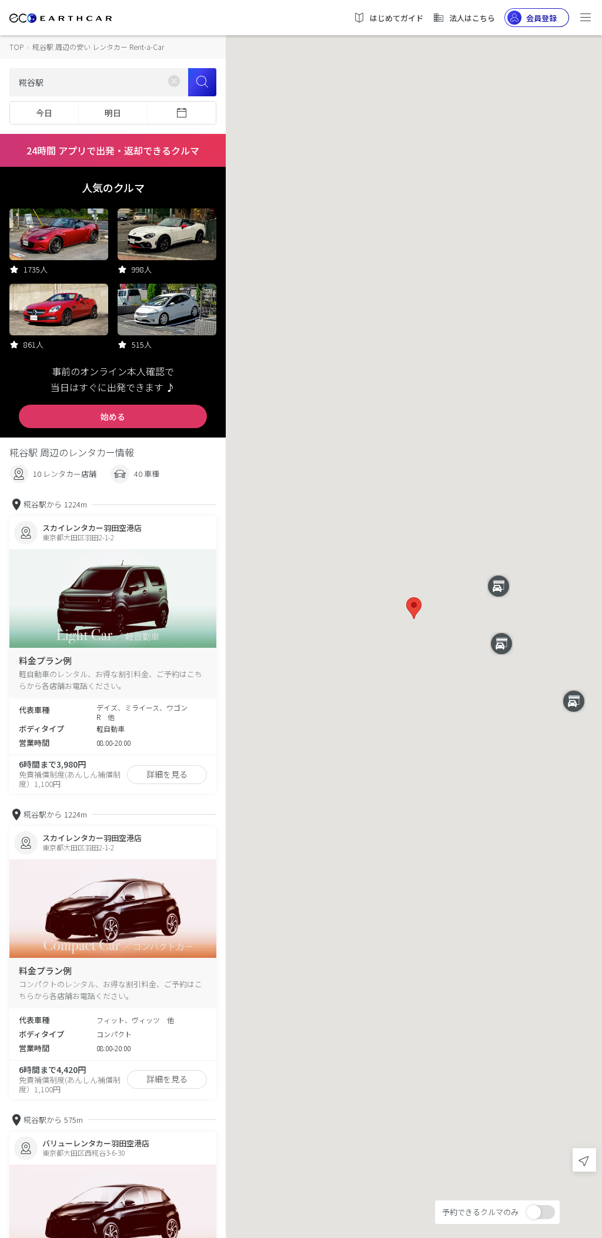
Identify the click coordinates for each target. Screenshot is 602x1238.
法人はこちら (472, 17)
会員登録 (541, 17)
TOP (16, 47)
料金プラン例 (45, 660)
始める (113, 416)
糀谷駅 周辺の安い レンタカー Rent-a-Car (98, 47)
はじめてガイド (396, 17)
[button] (414, 608)
